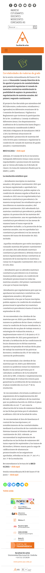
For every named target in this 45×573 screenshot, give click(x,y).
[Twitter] (14, 484)
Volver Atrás (8, 491)
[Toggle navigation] (6, 50)
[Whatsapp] (5, 484)
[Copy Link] (26, 484)
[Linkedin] (18, 484)
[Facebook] (9, 484)
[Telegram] (22, 484)
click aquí (20, 150)
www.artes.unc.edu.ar (23, 562)
